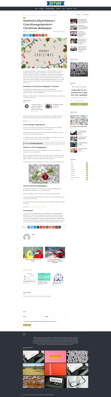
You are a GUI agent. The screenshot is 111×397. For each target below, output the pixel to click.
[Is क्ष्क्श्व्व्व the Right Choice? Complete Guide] (77, 357)
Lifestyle (58, 8)
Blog (28, 15)
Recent (78, 14)
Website (46, 316)
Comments (85, 14)
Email (24, 316)
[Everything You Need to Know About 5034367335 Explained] (55, 382)
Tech (63, 8)
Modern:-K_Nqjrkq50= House (35, 121)
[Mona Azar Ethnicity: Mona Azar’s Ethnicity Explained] (73, 33)
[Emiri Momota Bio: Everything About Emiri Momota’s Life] (73, 21)
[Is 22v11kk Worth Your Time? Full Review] (73, 132)
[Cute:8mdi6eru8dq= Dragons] (73, 144)
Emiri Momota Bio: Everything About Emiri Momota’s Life (83, 21)
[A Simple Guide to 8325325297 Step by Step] (55, 369)
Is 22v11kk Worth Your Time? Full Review (82, 132)
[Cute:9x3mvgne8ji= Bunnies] (73, 150)
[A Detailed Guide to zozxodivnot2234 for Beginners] (33, 382)
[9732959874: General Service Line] (48, 106)
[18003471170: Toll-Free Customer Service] (58, 277)
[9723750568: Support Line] (29, 276)
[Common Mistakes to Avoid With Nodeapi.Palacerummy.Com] (55, 357)
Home (36, 8)
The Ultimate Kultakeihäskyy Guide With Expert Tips (79, 73)
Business (41, 8)
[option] (79, 69)
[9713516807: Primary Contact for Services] (44, 277)
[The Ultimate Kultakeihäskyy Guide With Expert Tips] (33, 369)
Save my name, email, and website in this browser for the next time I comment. (40, 321)
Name (24, 311)
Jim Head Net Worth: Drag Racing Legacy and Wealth (83, 27)
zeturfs (72, 165)
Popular (71, 14)
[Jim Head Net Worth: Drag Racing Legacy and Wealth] (73, 27)
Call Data (73, 173)
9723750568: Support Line (29, 281)
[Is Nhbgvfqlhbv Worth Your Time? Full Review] (77, 369)
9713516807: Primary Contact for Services (43, 282)
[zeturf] (55, 3)
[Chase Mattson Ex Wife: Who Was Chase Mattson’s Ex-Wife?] (73, 41)
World (72, 167)
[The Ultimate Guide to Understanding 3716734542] (77, 382)
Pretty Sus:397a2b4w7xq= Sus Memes (37, 206)
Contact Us (69, 8)
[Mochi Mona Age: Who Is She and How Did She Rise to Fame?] (73, 48)
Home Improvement (49, 8)
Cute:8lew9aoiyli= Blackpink (78, 126)
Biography (73, 169)
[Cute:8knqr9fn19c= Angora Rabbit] (73, 138)
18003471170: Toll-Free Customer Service (57, 283)
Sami (26, 31)
